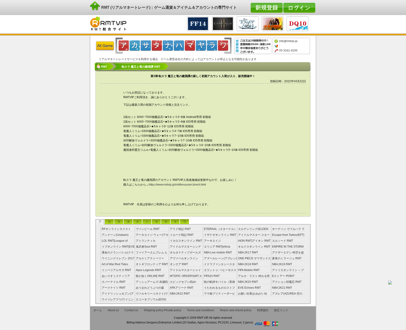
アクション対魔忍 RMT (286, 281)
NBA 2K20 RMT (248, 281)
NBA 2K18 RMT (248, 264)
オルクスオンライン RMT (254, 246)
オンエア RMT (179, 264)
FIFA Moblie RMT (249, 270)
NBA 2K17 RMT (248, 252)
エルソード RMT (282, 240)
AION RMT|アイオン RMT (254, 240)
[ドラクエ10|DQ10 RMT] (297, 23)
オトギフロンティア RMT (152, 264)
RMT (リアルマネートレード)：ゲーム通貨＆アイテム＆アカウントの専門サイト (168, 7)
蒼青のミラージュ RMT (286, 258)
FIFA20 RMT (212, 276)
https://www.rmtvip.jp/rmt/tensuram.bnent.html (177, 184)
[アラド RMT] (273, 23)
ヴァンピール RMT (148, 229)
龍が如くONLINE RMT (150, 276)
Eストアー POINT (283, 276)
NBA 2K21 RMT (282, 287)
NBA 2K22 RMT (180, 293)
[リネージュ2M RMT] (223, 23)
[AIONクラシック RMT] (248, 23)
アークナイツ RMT (113, 287)
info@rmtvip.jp (288, 41)
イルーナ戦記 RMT (182, 235)
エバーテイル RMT (113, 281)
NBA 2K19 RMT (282, 264)
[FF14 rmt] (198, 23)
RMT (104, 66)
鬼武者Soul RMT (146, 246)
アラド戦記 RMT (180, 229)
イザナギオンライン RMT (220, 235)
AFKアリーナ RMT (181, 287)
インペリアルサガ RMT (116, 270)
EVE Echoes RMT (249, 287)
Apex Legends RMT (148, 270)
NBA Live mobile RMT (218, 252)
